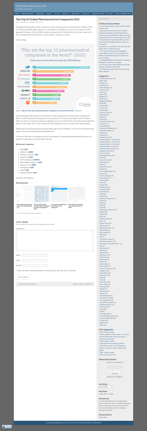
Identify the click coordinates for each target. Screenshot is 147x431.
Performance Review (106, 241)
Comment (32, 213)
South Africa (104, 273)
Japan (101, 207)
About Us (66, 14)
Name (18, 255)
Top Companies (25, 213)
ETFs (101, 158)
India (101, 194)
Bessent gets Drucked (107, 339)
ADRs (101, 81)
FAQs (101, 164)
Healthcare (103, 187)
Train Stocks (104, 307)
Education (75, 14)
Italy (101, 205)
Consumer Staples (106, 130)
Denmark (103, 135)
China (101, 119)
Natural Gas (103, 225)
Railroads (103, 253)
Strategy (102, 287)
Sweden (102, 289)
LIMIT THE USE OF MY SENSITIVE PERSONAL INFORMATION (82, 423)
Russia (102, 262)
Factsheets (103, 162)
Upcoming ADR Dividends (108, 316)
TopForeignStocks (105, 305)
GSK (81, 136)
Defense (102, 133)
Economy (102, 153)
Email (18, 260)
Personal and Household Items (110, 244)
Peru (101, 246)
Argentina (103, 85)
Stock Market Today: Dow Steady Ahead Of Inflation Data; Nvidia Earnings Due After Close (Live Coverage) (114, 55)
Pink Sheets (103, 248)
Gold (101, 183)
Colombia (103, 124)
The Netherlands (105, 296)
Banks (102, 94)
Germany (102, 180)
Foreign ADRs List (27, 14)
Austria (102, 92)
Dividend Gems (105, 137)
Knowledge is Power (106, 210)
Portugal (102, 250)
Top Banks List (104, 298)
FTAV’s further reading (107, 332)
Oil (100, 237)
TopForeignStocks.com (31, 6)
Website (19, 265)
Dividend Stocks (105, 151)
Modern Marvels (105, 219)
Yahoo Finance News (110, 24)
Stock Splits (104, 284)
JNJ (37, 154)
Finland (102, 169)
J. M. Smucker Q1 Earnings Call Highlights (113, 51)
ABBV (31, 152)
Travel (102, 309)
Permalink (38, 213)
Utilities (102, 323)
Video (102, 325)
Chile (101, 117)
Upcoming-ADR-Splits (107, 318)
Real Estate (103, 257)
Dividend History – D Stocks (109, 140)
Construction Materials (107, 128)
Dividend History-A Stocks (108, 146)
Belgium (102, 97)
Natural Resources (106, 228)
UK (101, 311)
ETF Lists (57, 14)
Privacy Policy (103, 417)
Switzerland (103, 291)
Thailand (102, 293)
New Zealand (104, 232)
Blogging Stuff (104, 101)
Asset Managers (105, 88)
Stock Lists (85, 14)
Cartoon (102, 108)
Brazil (101, 103)
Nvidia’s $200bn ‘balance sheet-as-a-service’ (114, 334)
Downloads (40, 14)
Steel (101, 280)
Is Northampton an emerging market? (112, 343)
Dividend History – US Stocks (102, 14)
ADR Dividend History (107, 78)
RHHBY (36, 160)
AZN (31, 167)
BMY (40, 162)
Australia (102, 90)
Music (101, 221)
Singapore (103, 271)
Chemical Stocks (105, 112)
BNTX (18, 123)
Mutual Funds (104, 223)
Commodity (103, 126)
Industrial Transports (106, 198)
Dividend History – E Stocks (109, 142)
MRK (34, 165)
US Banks (103, 320)
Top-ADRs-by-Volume (106, 302)
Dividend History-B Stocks (108, 149)
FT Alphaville (107, 330)
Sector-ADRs (104, 266)
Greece (102, 185)
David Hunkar (24, 22)
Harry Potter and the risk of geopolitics (112, 346)
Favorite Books (105, 167)
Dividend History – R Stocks (109, 144)
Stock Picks (103, 282)
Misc (101, 216)
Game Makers (104, 178)
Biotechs (102, 99)
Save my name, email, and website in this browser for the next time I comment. (47, 270)
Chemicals (103, 115)
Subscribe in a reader (106, 394)
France (102, 173)
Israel (101, 203)
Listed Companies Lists (123, 14)
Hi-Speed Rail (104, 189)
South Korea (104, 275)
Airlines (102, 83)
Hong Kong (103, 192)
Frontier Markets (105, 176)
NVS (31, 157)
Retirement (103, 259)
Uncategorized (104, 314)
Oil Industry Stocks (106, 239)
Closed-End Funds (105, 121)
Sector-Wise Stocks (106, 268)
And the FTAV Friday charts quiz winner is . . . (114, 337)
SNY (27, 170)
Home (17, 14)
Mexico (102, 214)
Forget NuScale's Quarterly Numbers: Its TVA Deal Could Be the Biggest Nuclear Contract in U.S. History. (114, 42)
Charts (102, 110)
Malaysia (102, 212)
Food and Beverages (106, 171)
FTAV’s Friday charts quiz (108, 355)
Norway (102, 235)
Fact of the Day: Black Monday (27, 284)
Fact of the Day (105, 160)
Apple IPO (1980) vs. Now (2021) (82, 284)
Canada (102, 106)
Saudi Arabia (104, 264)
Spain (101, 278)
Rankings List (104, 255)
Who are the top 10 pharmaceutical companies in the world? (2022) (47, 111)
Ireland (102, 201)
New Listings (104, 230)
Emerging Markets (106, 155)
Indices (49, 14)
